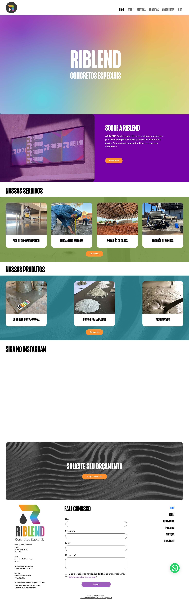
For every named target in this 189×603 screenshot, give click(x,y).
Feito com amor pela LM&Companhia (96, 598)
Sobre (171, 515)
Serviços (170, 534)
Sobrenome (70, 531)
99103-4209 (21, 578)
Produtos (169, 528)
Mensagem (70, 555)
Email (68, 543)
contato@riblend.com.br (23, 575)
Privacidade (169, 541)
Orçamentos (168, 521)
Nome (67, 519)
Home (172, 508)
